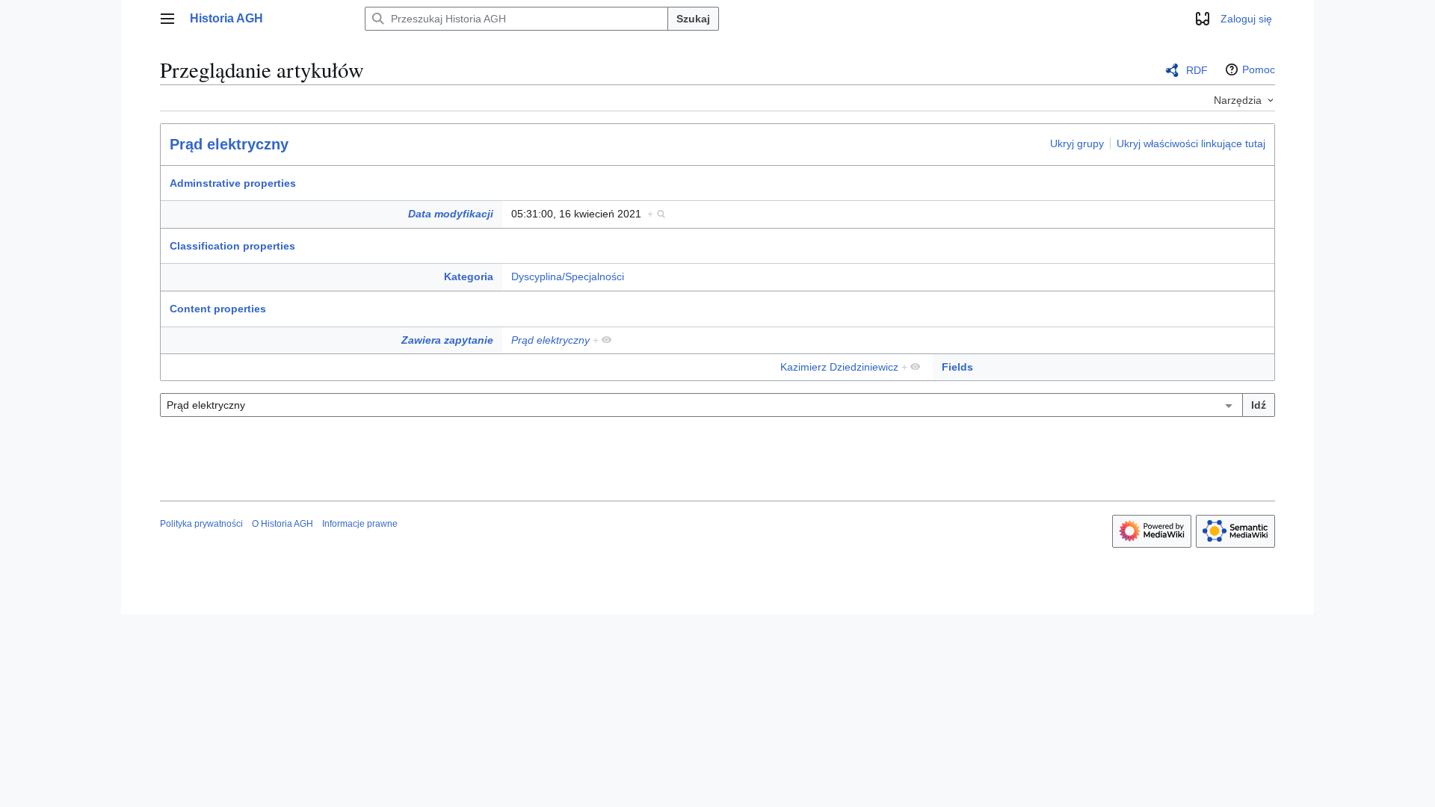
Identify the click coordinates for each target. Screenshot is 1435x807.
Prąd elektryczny (229, 144)
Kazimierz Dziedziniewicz (839, 367)
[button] (167, 19)
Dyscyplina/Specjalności (567, 276)
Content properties (218, 309)
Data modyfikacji (450, 214)
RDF (1197, 70)
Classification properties (232, 246)
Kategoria (468, 276)
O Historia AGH (282, 524)
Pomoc (1258, 69)
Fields (957, 367)
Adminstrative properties (233, 183)
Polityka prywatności (201, 524)
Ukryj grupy (1077, 143)
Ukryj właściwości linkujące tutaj (1191, 143)
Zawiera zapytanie (447, 340)
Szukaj (693, 19)
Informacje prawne (360, 524)
